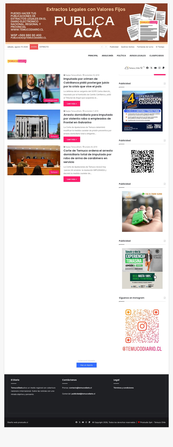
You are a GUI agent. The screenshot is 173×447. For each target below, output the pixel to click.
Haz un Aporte (86, 365)
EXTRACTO (44, 47)
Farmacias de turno (145, 47)
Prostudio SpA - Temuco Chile (153, 422)
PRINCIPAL (93, 55)
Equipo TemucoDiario (74, 75)
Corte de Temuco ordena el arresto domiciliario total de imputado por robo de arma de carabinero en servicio (88, 156)
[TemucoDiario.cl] (16, 61)
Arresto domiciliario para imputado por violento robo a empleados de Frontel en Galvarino (88, 118)
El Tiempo (160, 47)
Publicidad (114, 47)
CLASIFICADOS (156, 55)
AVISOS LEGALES (138, 55)
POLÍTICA (121, 55)
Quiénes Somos (127, 47)
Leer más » (72, 103)
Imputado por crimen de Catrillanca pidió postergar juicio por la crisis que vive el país (86, 82)
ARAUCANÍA (107, 55)
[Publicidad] (86, 24)
